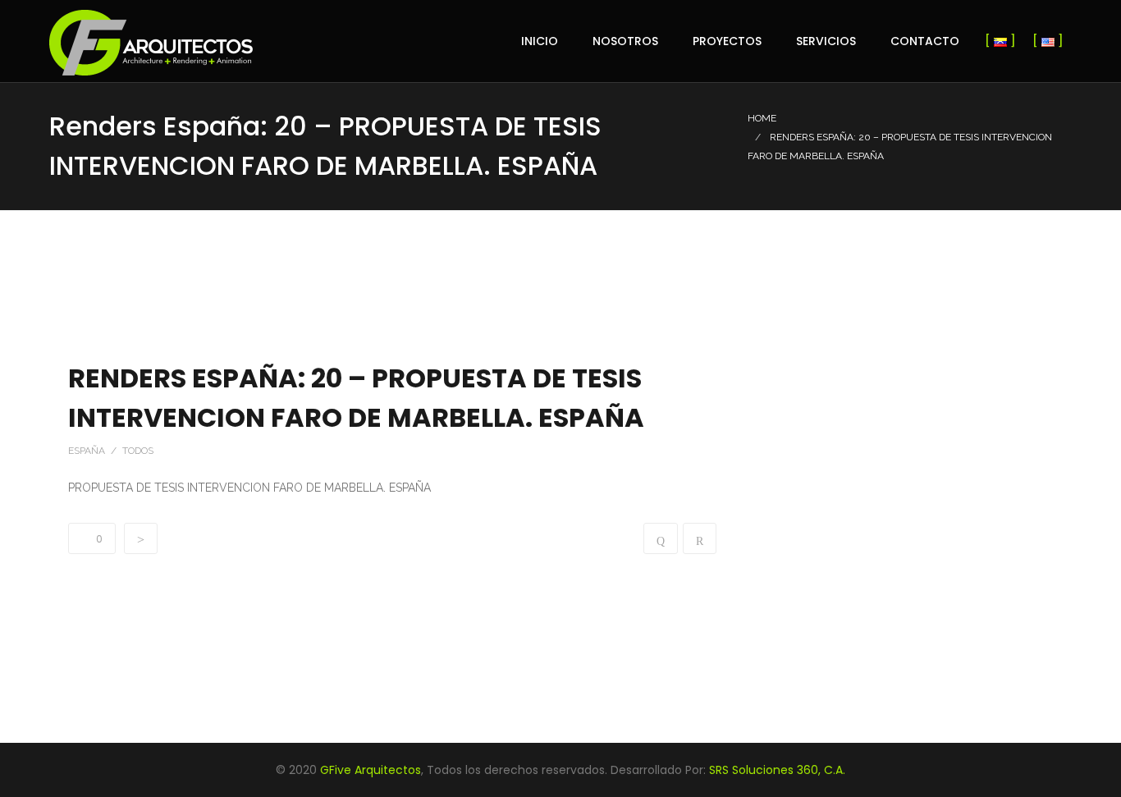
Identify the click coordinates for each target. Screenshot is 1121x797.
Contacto (924, 41)
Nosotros (625, 41)
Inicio (539, 41)
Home (762, 118)
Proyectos (727, 41)
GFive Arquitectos (370, 770)
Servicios (826, 41)
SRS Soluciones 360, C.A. (777, 770)
